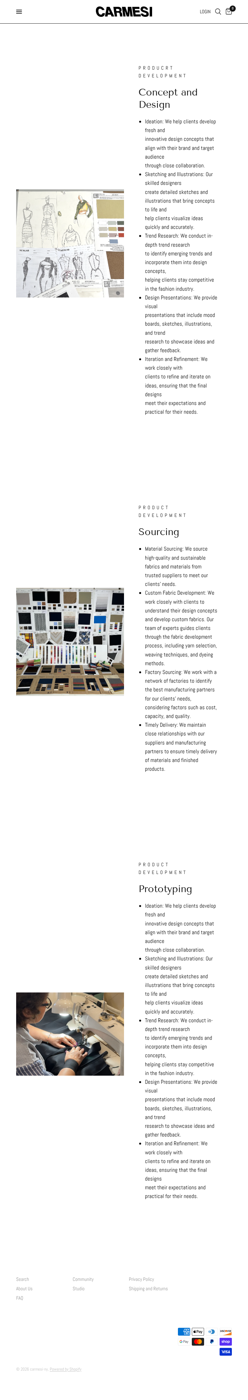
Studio (79, 1288)
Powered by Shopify (65, 1369)
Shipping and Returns (148, 1288)
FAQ (19, 1298)
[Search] (218, 11)
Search (22, 1279)
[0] (227, 11)
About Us (24, 1288)
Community (83, 1279)
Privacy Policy (141, 1279)
